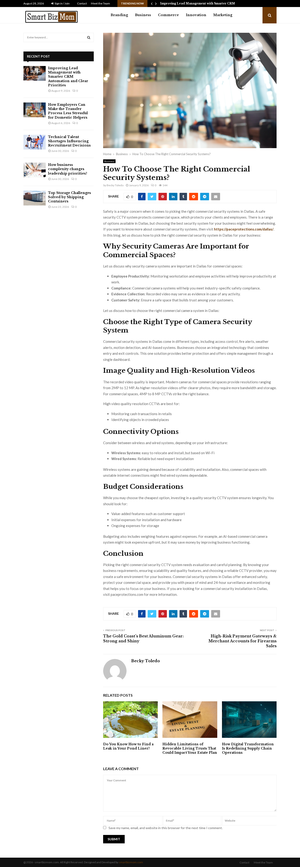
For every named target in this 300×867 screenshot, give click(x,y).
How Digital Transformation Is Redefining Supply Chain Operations (248, 748)
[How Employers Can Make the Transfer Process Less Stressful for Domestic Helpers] (34, 109)
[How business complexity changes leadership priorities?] (34, 170)
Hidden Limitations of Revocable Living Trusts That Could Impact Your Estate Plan (189, 748)
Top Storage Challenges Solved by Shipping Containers (69, 197)
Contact (82, 3)
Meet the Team (100, 3)
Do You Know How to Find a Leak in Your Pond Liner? (128, 746)
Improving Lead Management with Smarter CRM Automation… (208, 3)
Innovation (196, 15)
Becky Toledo (115, 185)
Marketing (222, 15)
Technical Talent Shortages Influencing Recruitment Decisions (69, 141)
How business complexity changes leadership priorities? (67, 169)
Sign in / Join (62, 3)
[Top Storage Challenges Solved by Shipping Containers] (34, 198)
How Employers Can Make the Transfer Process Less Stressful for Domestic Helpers (68, 111)
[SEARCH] (89, 37)
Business (143, 15)
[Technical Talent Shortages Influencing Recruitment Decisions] (34, 142)
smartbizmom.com (131, 862)
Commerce (168, 15)
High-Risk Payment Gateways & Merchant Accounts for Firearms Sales (242, 641)
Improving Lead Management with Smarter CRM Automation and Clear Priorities (68, 76)
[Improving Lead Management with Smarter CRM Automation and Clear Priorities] (34, 73)
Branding (119, 15)
